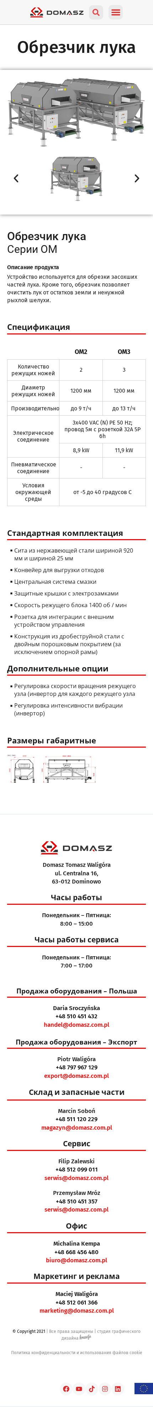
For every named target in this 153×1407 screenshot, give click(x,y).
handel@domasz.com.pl (76, 1025)
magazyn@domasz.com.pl (76, 1127)
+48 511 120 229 (76, 1119)
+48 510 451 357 (76, 1201)
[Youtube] (79, 1389)
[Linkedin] (117, 1389)
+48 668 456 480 (76, 1252)
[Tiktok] (91, 1389)
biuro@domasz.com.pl (76, 1260)
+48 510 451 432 (76, 1016)
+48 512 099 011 (77, 1169)
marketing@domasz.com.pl (76, 1310)
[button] (116, 12)
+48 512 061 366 (76, 1302)
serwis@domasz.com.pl (76, 1178)
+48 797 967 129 (76, 1067)
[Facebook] (66, 1389)
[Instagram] (105, 1389)
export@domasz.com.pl (76, 1076)
